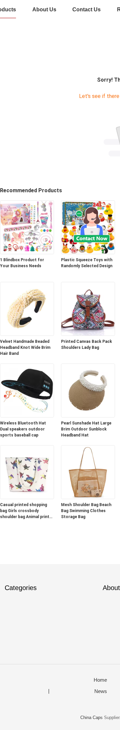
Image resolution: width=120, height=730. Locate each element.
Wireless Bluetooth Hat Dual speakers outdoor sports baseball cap (23, 429)
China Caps (91, 717)
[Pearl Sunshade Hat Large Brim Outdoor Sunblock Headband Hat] (88, 415)
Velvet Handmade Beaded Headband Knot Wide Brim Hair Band (25, 347)
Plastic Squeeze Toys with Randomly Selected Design (86, 263)
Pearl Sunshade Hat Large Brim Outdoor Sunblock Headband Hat (86, 429)
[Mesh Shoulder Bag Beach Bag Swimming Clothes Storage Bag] (88, 497)
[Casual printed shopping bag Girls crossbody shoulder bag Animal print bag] (27, 497)
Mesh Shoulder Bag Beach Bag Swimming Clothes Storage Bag (86, 510)
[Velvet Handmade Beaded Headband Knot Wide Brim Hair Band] (27, 334)
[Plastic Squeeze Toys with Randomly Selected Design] (88, 252)
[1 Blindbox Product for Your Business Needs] (27, 252)
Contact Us (86, 9)
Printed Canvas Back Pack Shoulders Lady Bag (86, 344)
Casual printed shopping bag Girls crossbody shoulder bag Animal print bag (24, 511)
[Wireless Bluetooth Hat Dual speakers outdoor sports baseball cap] (27, 415)
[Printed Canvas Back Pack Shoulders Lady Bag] (88, 334)
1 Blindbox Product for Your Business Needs (22, 263)
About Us (44, 9)
